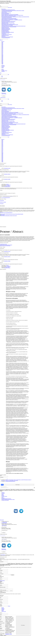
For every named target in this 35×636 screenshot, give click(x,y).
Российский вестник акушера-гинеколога (8, 32)
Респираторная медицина (5, 127)
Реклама (3, 495)
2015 (2, 50)
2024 (2, 43)
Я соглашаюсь (23, 625)
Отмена (5, 635)
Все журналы (10, 7)
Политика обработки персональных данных (8, 499)
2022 (2, 45)
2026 (2, 42)
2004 (2, 59)
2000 (2, 62)
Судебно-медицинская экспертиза (7, 34)
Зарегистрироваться (3, 592)
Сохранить (1, 635)
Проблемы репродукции (5, 27)
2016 (2, 147)
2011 (2, 53)
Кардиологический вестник (6, 20)
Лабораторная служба (5, 120)
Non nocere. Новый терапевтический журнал (8, 9)
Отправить (9, 563)
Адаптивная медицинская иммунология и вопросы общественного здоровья (13, 10)
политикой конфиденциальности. (10, 481)
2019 (2, 47)
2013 (2, 52)
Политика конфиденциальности (6, 498)
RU (8, 74)
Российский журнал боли (5, 130)
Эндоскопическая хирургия (6, 37)
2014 (2, 51)
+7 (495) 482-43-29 (2, 97)
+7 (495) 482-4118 (4, 522)
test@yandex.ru (3, 554)
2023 (2, 44)
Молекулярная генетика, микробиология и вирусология (10, 24)
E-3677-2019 (7, 185)
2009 (2, 55)
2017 (2, 49)
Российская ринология (5, 30)
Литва (3, 610)
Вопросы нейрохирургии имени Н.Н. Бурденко (9, 113)
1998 (2, 161)
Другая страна (4, 611)
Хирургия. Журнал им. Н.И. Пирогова (7, 36)
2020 (2, 46)
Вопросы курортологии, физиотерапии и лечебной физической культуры (12, 15)
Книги (3, 67)
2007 (2, 154)
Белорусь (3, 608)
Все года (3, 41)
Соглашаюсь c (3, 481)
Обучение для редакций (5, 500)
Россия (3, 607)
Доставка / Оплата (4, 70)
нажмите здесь (8, 633)
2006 (2, 57)
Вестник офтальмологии (5, 13)
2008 (2, 56)
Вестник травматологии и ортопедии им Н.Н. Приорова (10, 14)
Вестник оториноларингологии (6, 110)
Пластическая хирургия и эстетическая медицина (9, 26)
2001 (2, 61)
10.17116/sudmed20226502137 (6, 197)
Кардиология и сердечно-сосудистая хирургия (8, 21)
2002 (2, 60)
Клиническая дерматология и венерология (8, 22)
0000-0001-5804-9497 (7, 186)
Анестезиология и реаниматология (7, 11)
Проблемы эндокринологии (6, 28)
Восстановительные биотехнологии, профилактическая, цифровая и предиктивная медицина (15, 16)
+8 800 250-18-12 (4, 525)
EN (2, 100)
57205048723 (9, 266)
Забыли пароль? (2, 580)
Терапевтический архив (5, 35)
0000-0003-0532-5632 (7, 168)
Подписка (3, 493)
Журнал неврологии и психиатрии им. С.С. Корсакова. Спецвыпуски (12, 19)
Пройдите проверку (2, 489)
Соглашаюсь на (3, 479)
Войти (1, 581)
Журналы (3, 65)
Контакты (3, 71)
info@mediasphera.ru (5, 86)
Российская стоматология (5, 31)
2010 (2, 54)
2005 (2, 58)
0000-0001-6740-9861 (7, 179)
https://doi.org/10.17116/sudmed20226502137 (6, 212)
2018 (2, 48)
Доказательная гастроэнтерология (7, 17)
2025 (2, 140)
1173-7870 (7, 184)
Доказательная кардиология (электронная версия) (9, 18)
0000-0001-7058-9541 (7, 256)
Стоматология (4, 33)
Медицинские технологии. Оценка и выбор (8, 23)
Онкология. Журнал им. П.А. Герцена (7, 25)
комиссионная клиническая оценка (5, 245)
